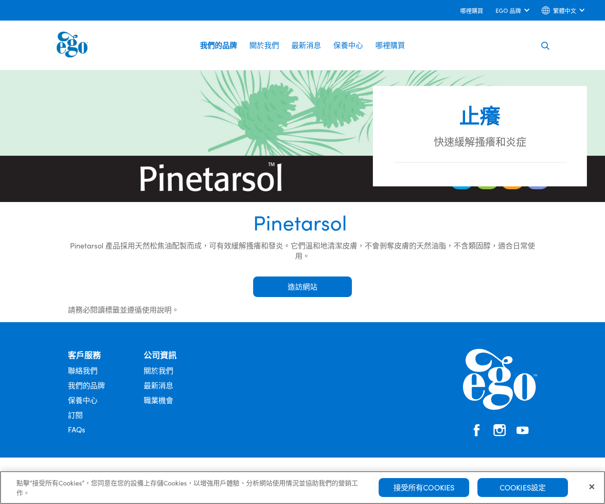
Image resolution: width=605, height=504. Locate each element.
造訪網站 (302, 286)
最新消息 (306, 45)
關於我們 (264, 45)
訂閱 (75, 415)
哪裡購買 (390, 45)
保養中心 (348, 45)
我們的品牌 (218, 45)
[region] (302, 487)
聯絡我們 (83, 370)
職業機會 (158, 400)
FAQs (76, 429)
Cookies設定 (523, 487)
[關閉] (592, 487)
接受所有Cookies (424, 487)
